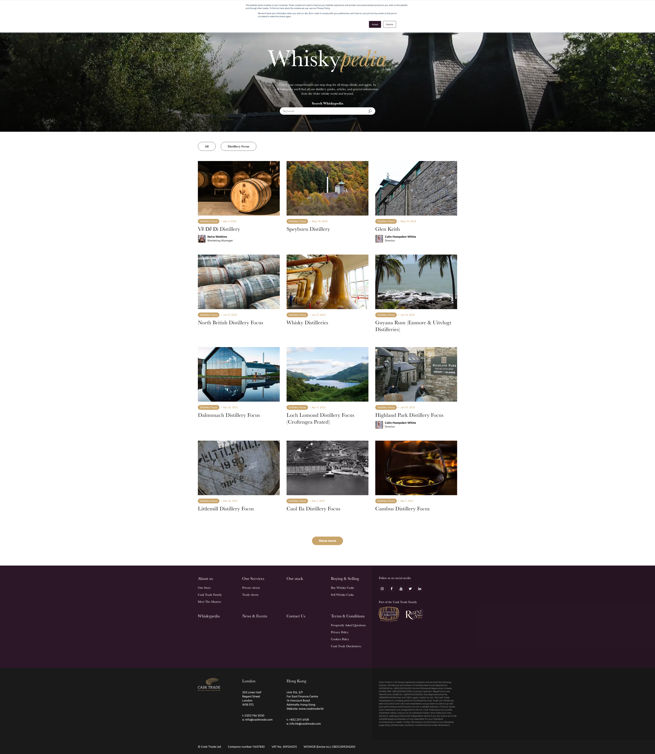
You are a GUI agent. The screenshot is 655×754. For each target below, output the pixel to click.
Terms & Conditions (348, 616)
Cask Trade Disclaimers (346, 646)
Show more (327, 541)
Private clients (251, 588)
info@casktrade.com (259, 720)
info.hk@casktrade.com (305, 724)
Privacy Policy (339, 632)
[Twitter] (410, 588)
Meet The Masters (209, 602)
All (207, 146)
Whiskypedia (209, 616)
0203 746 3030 (254, 716)
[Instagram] (382, 588)
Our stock (295, 578)
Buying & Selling (345, 578)
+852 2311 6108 (299, 720)
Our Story (204, 588)
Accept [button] (375, 24)
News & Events (254, 616)
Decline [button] (389, 24)
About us (205, 578)
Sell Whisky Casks (342, 595)
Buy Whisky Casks (342, 588)
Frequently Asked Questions (348, 625)
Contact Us (296, 616)
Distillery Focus (238, 146)
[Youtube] (401, 588)
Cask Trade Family (210, 595)
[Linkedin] (419, 588)
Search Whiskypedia (327, 103)
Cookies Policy (340, 639)
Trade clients (250, 595)
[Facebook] (391, 588)
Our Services (253, 578)
